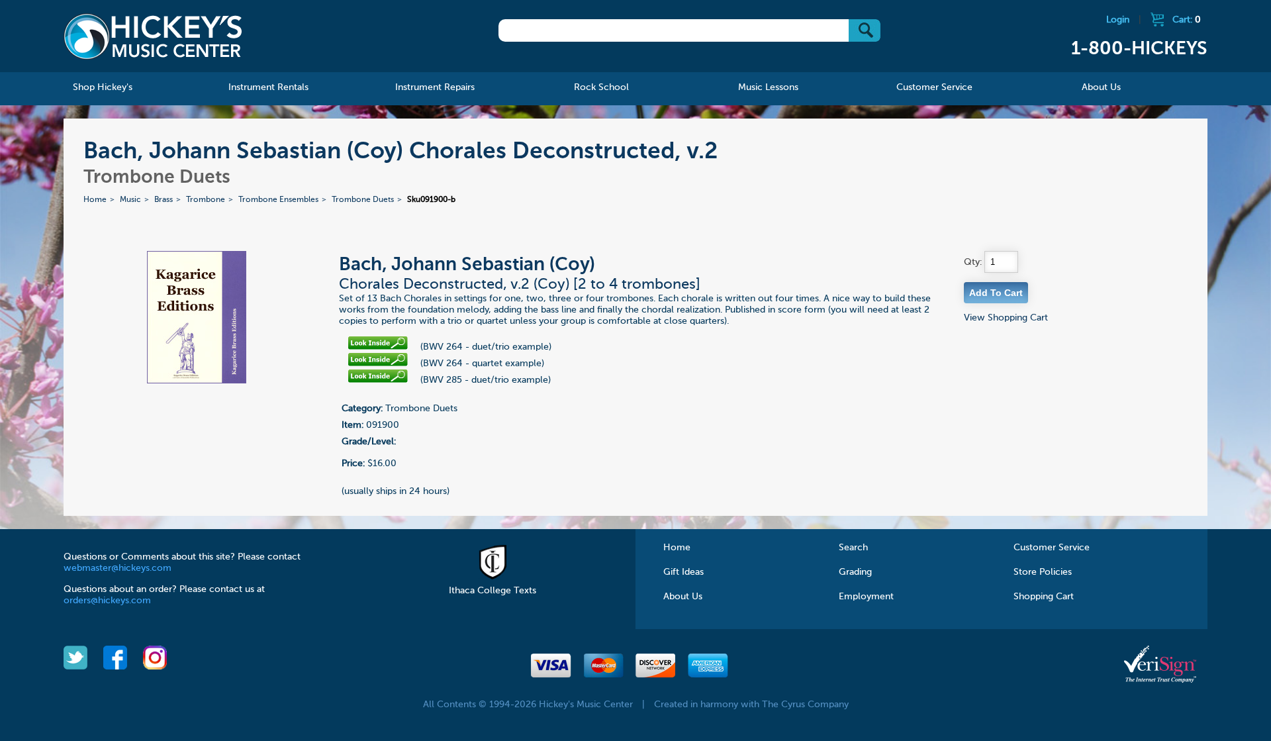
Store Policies (1042, 572)
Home (95, 200)
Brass (163, 200)
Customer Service (1051, 547)
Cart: (1186, 20)
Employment (866, 596)
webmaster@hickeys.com (117, 568)
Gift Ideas (683, 572)
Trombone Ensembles (278, 200)
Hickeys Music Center (153, 36)
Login (1117, 20)
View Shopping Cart (1006, 317)
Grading (855, 572)
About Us (682, 596)
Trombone (205, 200)
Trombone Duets (363, 200)
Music (130, 200)
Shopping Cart (1043, 596)
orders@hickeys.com (107, 600)
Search (853, 547)
